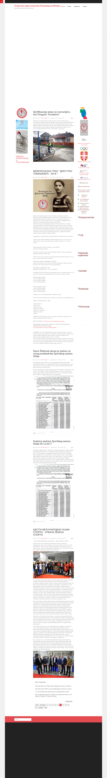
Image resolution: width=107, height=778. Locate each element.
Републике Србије (84, 174)
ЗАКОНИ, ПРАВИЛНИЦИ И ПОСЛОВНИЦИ (22, 159)
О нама (69, 6)
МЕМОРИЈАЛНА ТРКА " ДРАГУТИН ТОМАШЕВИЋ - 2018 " (52, 172)
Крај (46, 707)
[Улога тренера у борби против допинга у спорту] (84, 190)
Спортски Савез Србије (84, 167)
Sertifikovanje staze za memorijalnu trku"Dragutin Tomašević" (51, 113)
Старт (37, 705)
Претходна (42, 705)
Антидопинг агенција (84, 173)
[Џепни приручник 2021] (84, 186)
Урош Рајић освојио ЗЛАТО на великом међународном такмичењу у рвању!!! (53, 689)
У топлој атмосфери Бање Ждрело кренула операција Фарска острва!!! (52, 691)
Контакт (85, 6)
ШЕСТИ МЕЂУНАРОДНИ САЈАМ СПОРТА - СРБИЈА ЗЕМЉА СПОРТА (51, 532)
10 (36, 707)
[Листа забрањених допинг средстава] (84, 200)
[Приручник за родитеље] (84, 195)
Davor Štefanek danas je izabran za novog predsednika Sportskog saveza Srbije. (52, 353)
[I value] (84, 212)
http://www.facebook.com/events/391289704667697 (44, 327)
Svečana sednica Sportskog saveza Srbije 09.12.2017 (51, 442)
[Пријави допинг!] (84, 182)
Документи (77, 6)
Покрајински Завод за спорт (84, 179)
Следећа (41, 707)
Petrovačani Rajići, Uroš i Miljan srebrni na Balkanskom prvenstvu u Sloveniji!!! (53, 686)
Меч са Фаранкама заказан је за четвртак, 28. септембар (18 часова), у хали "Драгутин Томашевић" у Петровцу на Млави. (53, 695)
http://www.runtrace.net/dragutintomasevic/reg (53, 321)
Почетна (63, 6)
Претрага (16, 717)
